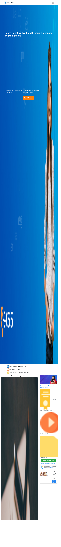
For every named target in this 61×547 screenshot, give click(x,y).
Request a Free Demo (48, 460)
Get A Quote (28, 98)
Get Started (54, 481)
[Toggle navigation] (53, 3)
